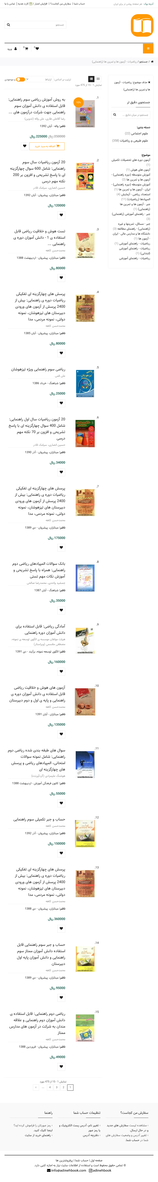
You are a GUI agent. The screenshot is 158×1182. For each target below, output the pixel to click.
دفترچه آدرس (91, 1135)
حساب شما (79, 3)
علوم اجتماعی (136, 133)
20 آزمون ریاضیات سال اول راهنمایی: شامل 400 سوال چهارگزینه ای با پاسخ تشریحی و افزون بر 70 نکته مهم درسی (37, 428)
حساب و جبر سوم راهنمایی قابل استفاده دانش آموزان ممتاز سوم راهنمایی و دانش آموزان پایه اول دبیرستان (41, 954)
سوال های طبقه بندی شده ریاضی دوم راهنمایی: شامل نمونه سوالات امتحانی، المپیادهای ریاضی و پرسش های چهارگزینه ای (36, 759)
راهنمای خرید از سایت (38, 1135)
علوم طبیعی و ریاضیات (130, 140)
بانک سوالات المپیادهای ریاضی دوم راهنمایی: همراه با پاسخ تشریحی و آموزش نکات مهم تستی (38, 570)
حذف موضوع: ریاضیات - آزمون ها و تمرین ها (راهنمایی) (132, 86)
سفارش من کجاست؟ (60, 3)
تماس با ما (10, 3)
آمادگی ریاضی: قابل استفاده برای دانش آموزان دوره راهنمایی (40, 629)
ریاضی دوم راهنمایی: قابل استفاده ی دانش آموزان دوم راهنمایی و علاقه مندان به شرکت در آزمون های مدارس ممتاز (37, 1023)
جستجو (143, 61)
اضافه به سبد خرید (45, 146)
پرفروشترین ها (64, 1160)
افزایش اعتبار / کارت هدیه (32, 3)
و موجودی (10, 79)
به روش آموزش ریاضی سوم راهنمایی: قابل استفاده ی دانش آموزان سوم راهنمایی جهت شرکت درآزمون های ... (36, 105)
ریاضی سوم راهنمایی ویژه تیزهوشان (38, 369)
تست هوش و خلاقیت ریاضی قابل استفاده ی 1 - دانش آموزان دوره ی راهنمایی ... (39, 237)
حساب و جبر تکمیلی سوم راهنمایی (39, 819)
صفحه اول (96, 1160)
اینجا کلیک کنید (43, 1130)
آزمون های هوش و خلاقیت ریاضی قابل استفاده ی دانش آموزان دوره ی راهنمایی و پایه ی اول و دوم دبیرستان (37, 693)
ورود (10, 49)
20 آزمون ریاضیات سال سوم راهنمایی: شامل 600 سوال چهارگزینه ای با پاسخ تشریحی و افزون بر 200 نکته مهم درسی (37, 171)
